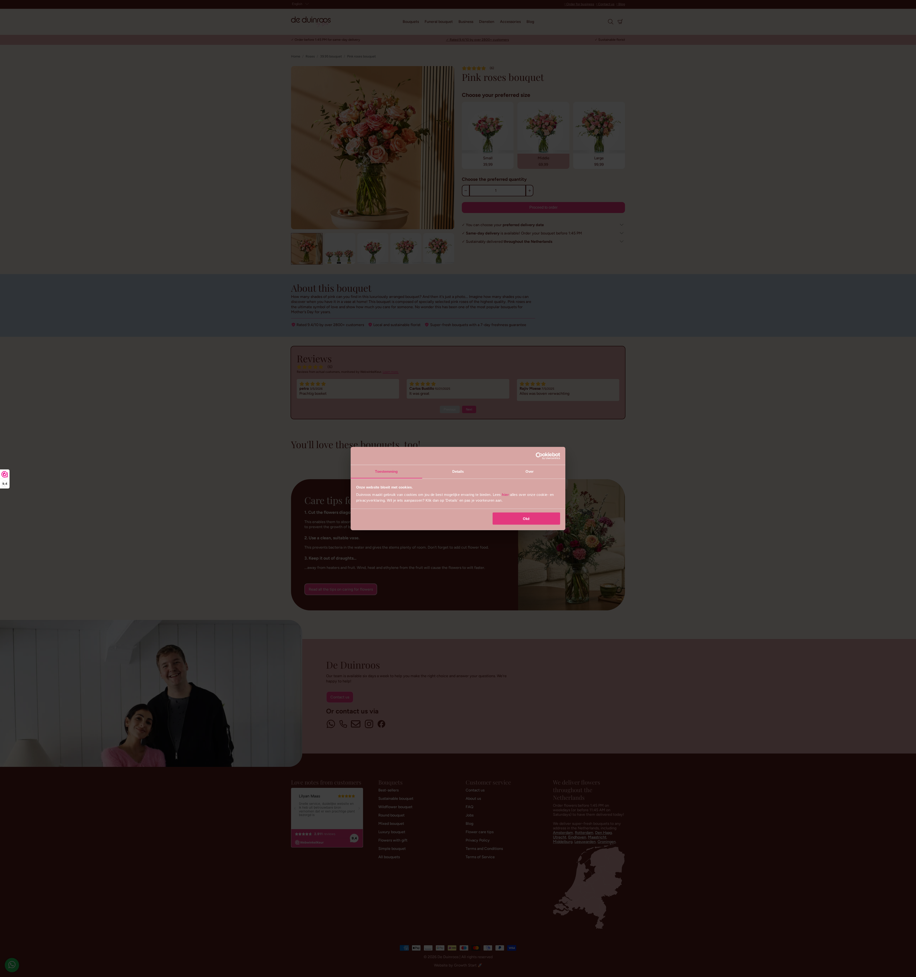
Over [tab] (530, 471)
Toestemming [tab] (386, 471)
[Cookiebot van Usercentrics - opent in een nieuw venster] (539, 455)
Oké (526, 518)
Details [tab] (458, 471)
